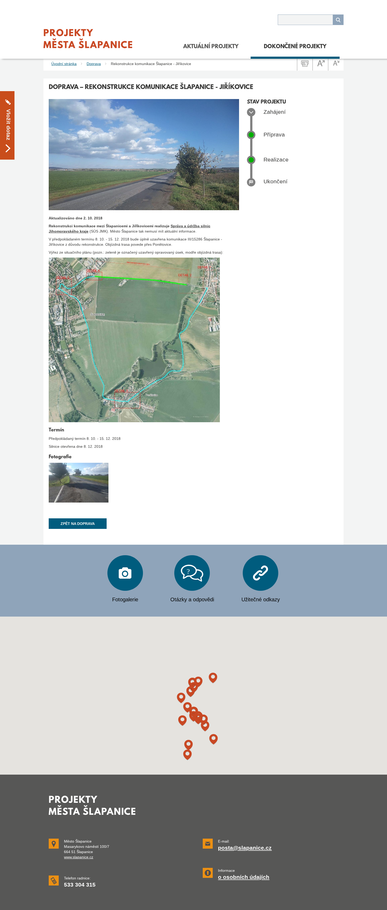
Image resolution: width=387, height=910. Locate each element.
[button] (188, 745)
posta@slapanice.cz (245, 848)
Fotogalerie (125, 599)
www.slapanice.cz (78, 857)
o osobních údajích (243, 877)
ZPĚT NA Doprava (78, 524)
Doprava (94, 64)
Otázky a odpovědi (192, 599)
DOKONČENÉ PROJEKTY (295, 47)
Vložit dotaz (8, 124)
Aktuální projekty (211, 47)
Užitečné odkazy (260, 599)
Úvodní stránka (64, 64)
